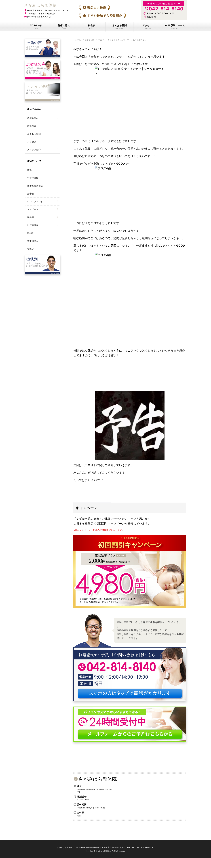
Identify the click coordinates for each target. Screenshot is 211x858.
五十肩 (30, 193)
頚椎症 (30, 217)
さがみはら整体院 (40, 5)
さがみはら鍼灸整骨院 (84, 40)
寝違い (30, 248)
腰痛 (29, 170)
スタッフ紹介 (34, 149)
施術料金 (31, 126)
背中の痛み (32, 240)
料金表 (91, 26)
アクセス (147, 26)
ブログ (101, 40)
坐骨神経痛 (32, 177)
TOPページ (36, 26)
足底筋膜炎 (32, 225)
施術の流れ (64, 26)
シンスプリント (35, 201)
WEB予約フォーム (175, 26)
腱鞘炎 (30, 233)
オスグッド (32, 209)
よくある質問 (119, 26)
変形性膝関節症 (35, 185)
